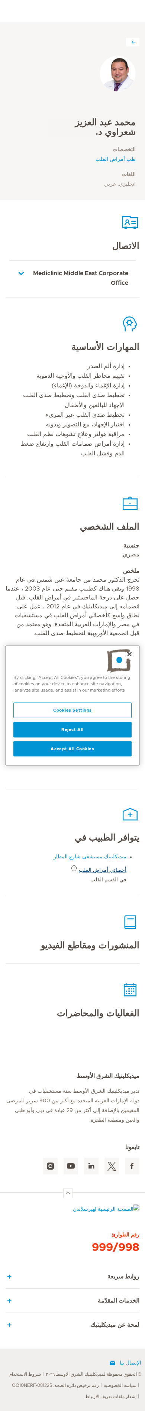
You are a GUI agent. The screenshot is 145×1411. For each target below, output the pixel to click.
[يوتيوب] (71, 1166)
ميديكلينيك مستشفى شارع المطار (90, 856)
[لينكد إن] (91, 1166)
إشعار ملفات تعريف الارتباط (110, 1396)
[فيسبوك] (132, 1166)
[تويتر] (111, 1166)
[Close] (129, 654)
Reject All (72, 729)
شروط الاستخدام (25, 1374)
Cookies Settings (72, 710)
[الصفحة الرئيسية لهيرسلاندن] (72, 1210)
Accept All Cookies (72, 749)
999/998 (115, 1247)
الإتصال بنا (130, 1363)
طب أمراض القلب (116, 159)
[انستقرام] (50, 1166)
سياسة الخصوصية (120, 1385)
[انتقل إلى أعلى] (68, 1193)
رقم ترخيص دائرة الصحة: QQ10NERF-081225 (55, 1385)
